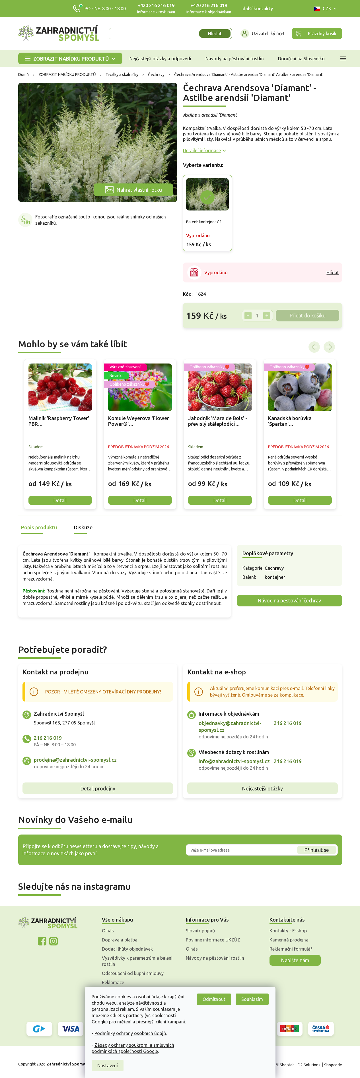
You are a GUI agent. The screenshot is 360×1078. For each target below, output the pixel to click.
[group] (60, 434)
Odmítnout (214, 999)
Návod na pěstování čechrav (289, 600)
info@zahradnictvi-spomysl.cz (234, 761)
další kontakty (257, 8)
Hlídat (332, 272)
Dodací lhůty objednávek (127, 948)
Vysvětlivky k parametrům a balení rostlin (137, 961)
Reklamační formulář (291, 948)
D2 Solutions (309, 1065)
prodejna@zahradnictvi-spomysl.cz (75, 760)
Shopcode (333, 1065)
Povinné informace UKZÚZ (213, 939)
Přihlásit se (316, 850)
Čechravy (274, 568)
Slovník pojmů (200, 930)
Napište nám (295, 960)
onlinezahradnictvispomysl (42, 941)
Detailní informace (202, 150)
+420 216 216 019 (156, 5)
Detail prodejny (97, 788)
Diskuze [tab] (83, 527)
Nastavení (107, 1065)
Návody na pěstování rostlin (215, 958)
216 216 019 (48, 738)
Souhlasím (252, 999)
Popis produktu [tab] (39, 527)
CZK (327, 8)
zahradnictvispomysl (53, 941)
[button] (60, 479)
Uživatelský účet (268, 33)
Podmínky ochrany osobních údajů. (130, 1033)
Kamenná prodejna (289, 939)
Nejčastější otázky (262, 788)
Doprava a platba (119, 939)
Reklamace (113, 982)
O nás (108, 930)
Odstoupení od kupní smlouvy (133, 973)
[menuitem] (70, 58)
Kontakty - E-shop (288, 930)
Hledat (215, 33)
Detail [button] (60, 500)
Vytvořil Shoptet (279, 1065)
